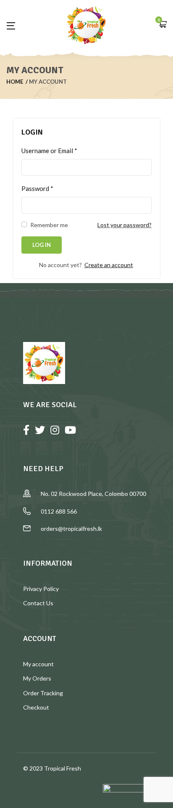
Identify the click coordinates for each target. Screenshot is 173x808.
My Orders (37, 678)
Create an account (108, 264)
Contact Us (38, 603)
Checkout (36, 707)
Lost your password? (124, 224)
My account (38, 664)
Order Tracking (43, 693)
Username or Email (49, 150)
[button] (162, 25)
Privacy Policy (41, 588)
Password (37, 188)
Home (14, 81)
